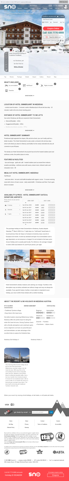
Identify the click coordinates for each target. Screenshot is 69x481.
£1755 (42, 222)
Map (55, 77)
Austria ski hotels (48, 395)
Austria (28, 10)
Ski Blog (11, 424)
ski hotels (36, 395)
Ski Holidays (13, 10)
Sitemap (27, 427)
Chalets (32, 8)
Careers (58, 421)
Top (5, 77)
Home (5, 10)
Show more (29, 130)
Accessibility (58, 424)
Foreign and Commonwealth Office (17, 442)
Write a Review (18, 67)
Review (12, 77)
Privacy (27, 424)
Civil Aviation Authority (9, 436)
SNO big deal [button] (63, 2)
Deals (50, 8)
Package (19, 77)
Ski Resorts (21, 10)
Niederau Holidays (11, 339)
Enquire (55, 475)
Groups (39, 8)
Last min (57, 8)
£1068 (42, 220)
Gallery (41, 77)
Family (45, 8)
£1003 (42, 212)
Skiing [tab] (16, 361)
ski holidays (27, 395)
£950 (42, 207)
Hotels (26, 8)
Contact (42, 421)
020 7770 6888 (11, 472)
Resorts (20, 8)
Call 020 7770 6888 (53, 32)
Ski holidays (33, 5)
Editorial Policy (10, 427)
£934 (42, 217)
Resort (48, 77)
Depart (34, 77)
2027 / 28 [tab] (47, 200)
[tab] (8, 306)
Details (27, 77)
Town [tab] (8, 361)
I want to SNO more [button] (25, 2)
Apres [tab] (25, 361)
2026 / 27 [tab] (31, 200)
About (26, 421)
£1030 (42, 205)
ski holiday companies (43, 446)
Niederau (34, 10)
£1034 (42, 215)
